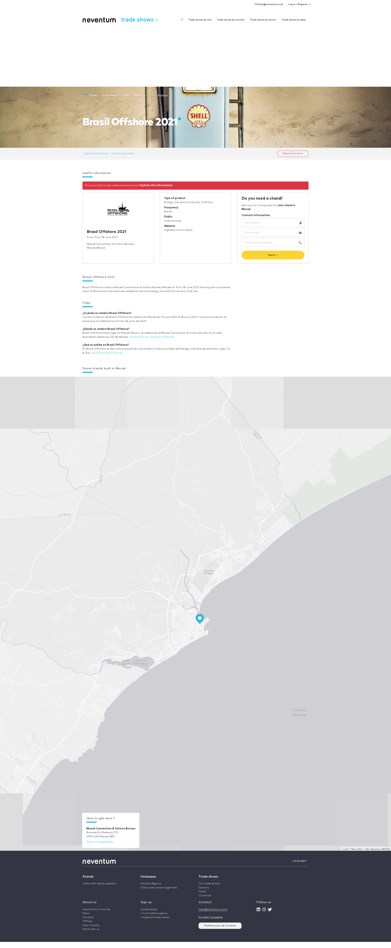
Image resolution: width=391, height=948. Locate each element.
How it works (90, 925)
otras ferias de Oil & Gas (106, 353)
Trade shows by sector (263, 20)
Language (299, 860)
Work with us (90, 929)
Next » (273, 255)
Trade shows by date (294, 20)
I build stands (149, 909)
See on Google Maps (99, 842)
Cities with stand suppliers (99, 883)
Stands (87, 876)
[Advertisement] (195, 56)
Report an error (293, 153)
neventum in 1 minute (96, 909)
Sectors (204, 887)
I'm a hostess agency (154, 913)
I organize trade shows (155, 917)
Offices (87, 921)
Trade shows (208, 876)
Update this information (156, 185)
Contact (87, 917)
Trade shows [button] (138, 19)
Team (86, 913)
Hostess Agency (151, 883)
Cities (202, 891)
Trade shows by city (199, 20)
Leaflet (345, 849)
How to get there (122, 153)
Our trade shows (209, 883)
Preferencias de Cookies (220, 925)
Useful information (96, 153)
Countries (205, 895)
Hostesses (148, 876)
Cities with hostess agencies (159, 887)
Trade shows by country (231, 20)
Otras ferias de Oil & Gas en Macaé (151, 337)
